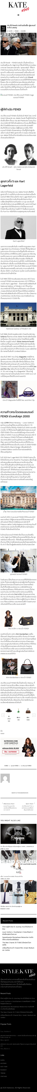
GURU (3, 1060)
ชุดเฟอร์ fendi (15, 765)
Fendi (17, 31)
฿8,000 (18, 718)
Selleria (3, 336)
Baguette (22, 356)
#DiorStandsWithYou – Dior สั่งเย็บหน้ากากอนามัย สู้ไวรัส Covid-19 (18, 1036)
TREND (3, 1073)
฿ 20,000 (8, 718)
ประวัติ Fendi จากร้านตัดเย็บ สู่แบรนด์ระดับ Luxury (21, 26)
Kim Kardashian (22, 634)
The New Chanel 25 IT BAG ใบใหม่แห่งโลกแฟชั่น (16, 943)
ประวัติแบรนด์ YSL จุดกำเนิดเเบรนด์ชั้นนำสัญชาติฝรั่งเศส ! (27, 808)
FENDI (6, 765)
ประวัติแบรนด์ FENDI (26, 765)
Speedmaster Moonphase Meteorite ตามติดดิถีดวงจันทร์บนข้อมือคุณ (17, 938)
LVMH (6, 422)
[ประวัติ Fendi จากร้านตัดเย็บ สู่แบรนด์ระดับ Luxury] (18, 43)
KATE (10, 31)
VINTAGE (4, 1076)
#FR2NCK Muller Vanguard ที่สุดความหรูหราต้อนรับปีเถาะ (18, 1045)
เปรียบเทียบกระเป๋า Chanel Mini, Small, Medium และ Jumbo (18, 949)
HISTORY (4, 1063)
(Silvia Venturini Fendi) (25, 341)
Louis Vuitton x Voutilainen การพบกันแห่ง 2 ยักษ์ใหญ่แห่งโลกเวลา (17, 933)
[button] (3, 715)
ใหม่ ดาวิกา (18, 594)
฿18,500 (28, 718)
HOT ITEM (4, 1067)
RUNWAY (4, 1070)
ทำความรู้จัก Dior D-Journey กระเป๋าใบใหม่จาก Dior (17, 928)
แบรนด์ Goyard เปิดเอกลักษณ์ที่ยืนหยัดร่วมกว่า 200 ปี (10, 808)
